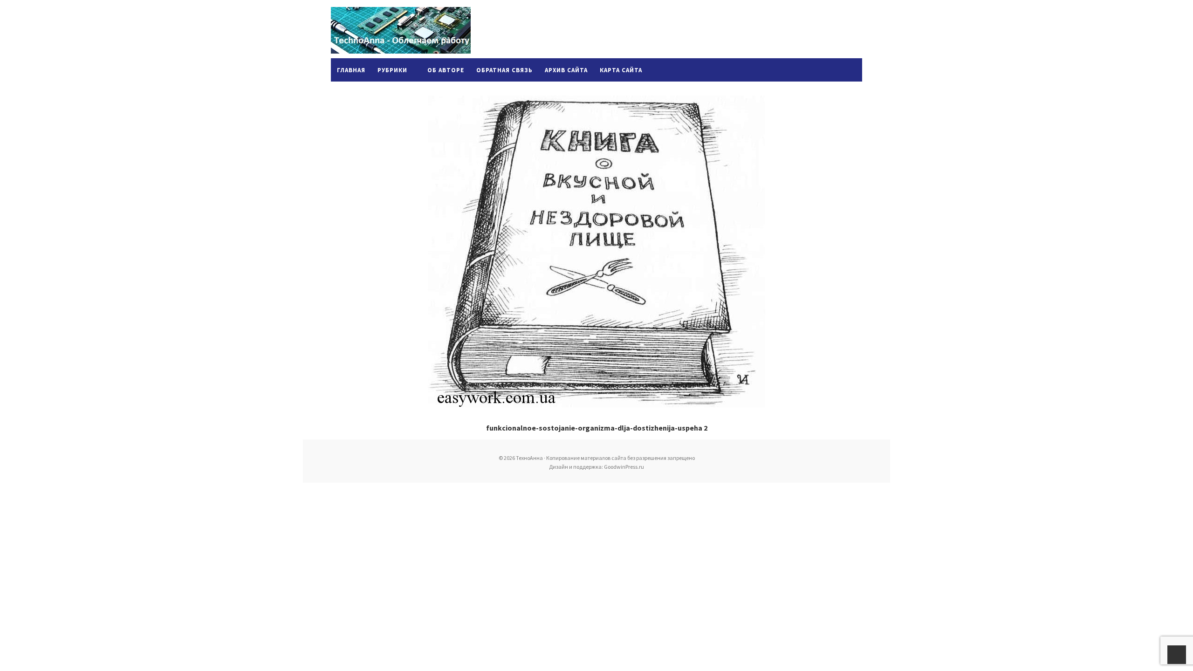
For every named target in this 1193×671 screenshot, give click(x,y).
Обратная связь (504, 70)
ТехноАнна (401, 30)
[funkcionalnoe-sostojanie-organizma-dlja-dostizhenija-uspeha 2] (596, 251)
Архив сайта (566, 70)
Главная (351, 70)
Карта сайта (621, 70)
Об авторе (445, 70)
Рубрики (392, 70)
